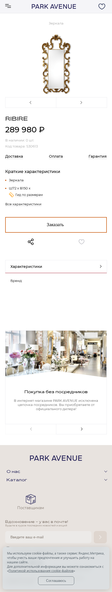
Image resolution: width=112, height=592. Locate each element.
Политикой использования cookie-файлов (41, 571)
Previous (30, 102)
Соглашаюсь (56, 581)
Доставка (14, 156)
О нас (13, 472)
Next (81, 102)
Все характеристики (23, 204)
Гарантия (98, 156)
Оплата (56, 156)
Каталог (17, 480)
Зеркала (16, 180)
